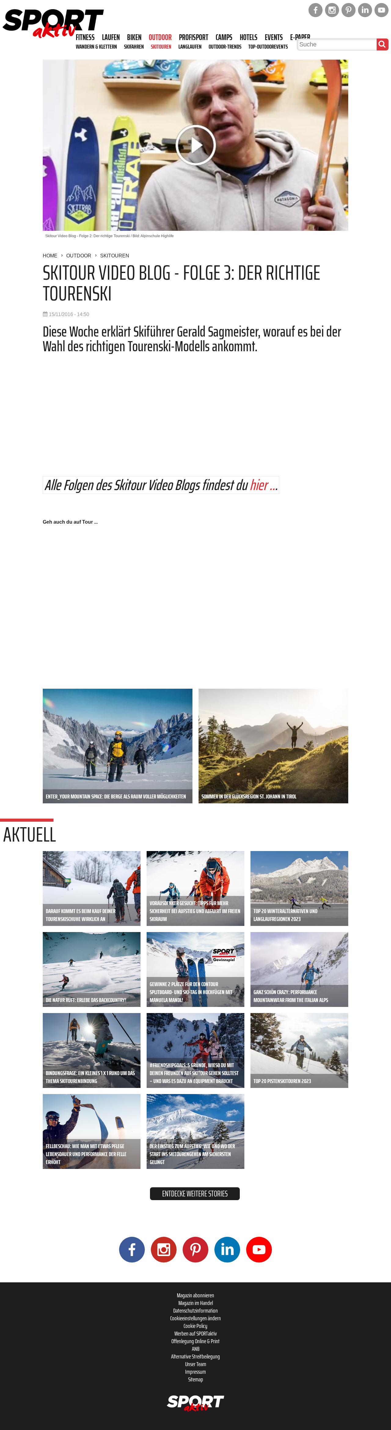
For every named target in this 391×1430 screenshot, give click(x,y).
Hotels (249, 37)
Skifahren (134, 46)
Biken (134, 37)
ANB (195, 1349)
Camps (224, 37)
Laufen (111, 37)
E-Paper (300, 37)
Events (274, 37)
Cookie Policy (195, 1326)
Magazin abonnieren (195, 1295)
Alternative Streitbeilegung (195, 1356)
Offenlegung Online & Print (195, 1341)
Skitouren (161, 46)
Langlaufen (190, 46)
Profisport (193, 37)
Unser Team (195, 1364)
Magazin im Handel (195, 1303)
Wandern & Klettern (96, 46)
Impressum (195, 1372)
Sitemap (195, 1379)
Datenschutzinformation (195, 1310)
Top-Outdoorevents (268, 46)
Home (50, 255)
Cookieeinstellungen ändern (195, 1318)
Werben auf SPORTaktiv (195, 1333)
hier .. (262, 485)
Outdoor (160, 37)
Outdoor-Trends (225, 46)
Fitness (85, 37)
